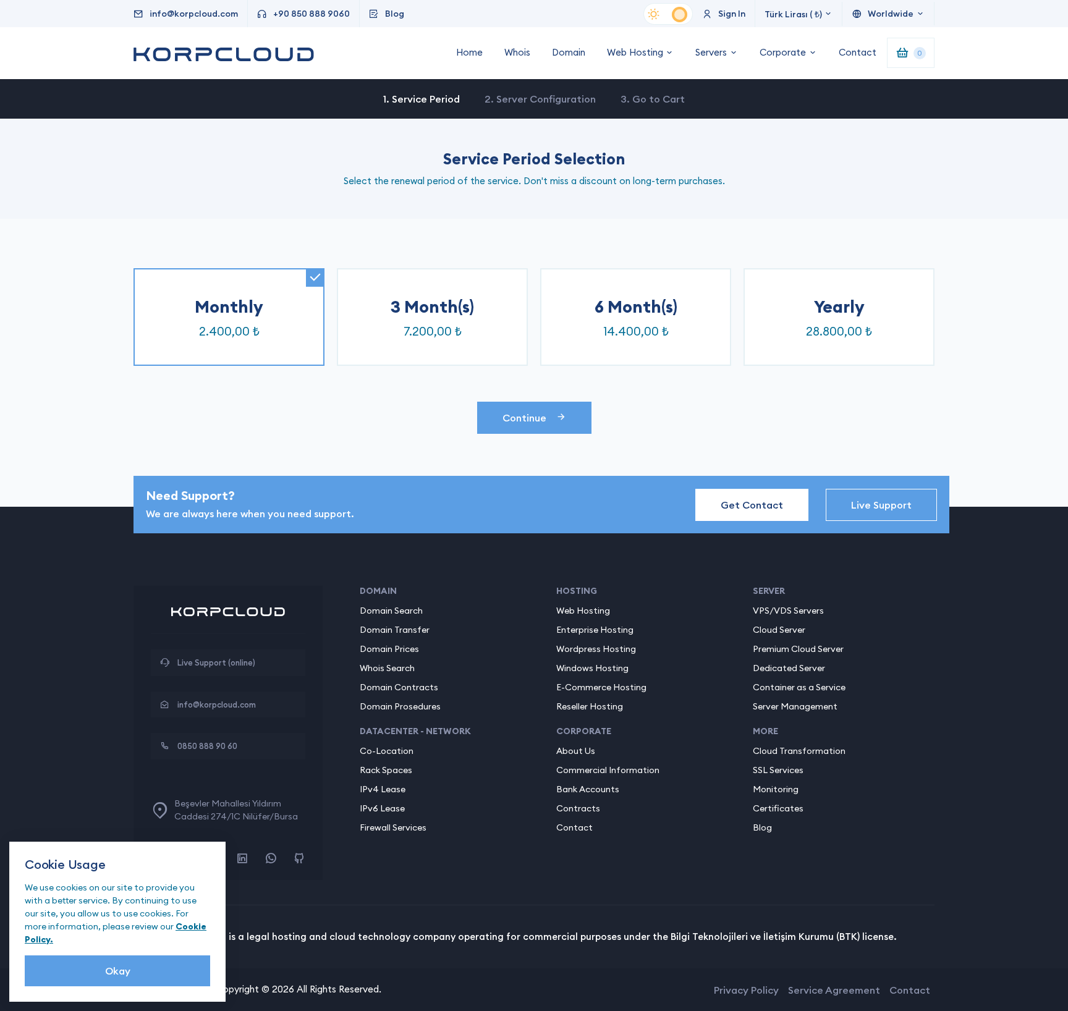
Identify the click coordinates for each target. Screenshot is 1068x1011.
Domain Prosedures (400, 706)
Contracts (578, 808)
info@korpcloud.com (194, 13)
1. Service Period (421, 99)
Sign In (731, 13)
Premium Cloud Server (798, 648)
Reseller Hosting (589, 706)
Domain (568, 52)
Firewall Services (393, 827)
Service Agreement (834, 990)
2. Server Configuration (540, 99)
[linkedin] (242, 859)
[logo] (228, 618)
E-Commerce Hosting (601, 687)
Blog (394, 13)
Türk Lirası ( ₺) (793, 14)
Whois (517, 52)
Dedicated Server (789, 668)
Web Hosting (635, 52)
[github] (299, 859)
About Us (575, 750)
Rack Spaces (386, 770)
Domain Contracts (399, 687)
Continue (524, 418)
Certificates (778, 808)
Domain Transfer (395, 629)
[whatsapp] (271, 859)
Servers (711, 52)
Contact (857, 52)
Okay (117, 971)
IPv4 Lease (382, 789)
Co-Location (386, 750)
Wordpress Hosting (596, 648)
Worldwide (890, 13)
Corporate (783, 52)
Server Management (795, 706)
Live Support (881, 505)
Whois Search (387, 668)
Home (469, 52)
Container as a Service (799, 687)
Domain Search (391, 610)
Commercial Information (607, 770)
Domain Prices (389, 648)
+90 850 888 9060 (311, 13)
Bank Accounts (587, 789)
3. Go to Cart (653, 99)
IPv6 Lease (382, 808)
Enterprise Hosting (595, 629)
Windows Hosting (592, 668)
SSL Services (778, 770)
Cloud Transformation (799, 750)
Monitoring (776, 789)
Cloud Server (779, 629)
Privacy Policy (746, 990)
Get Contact (752, 505)
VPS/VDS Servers (788, 610)
